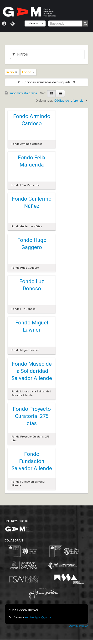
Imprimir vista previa (23, 93)
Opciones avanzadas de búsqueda (46, 82)
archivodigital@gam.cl (38, 617)
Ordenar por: (44, 100)
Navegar (34, 23)
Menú (4, 24)
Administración (78, 626)
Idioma (12, 24)
